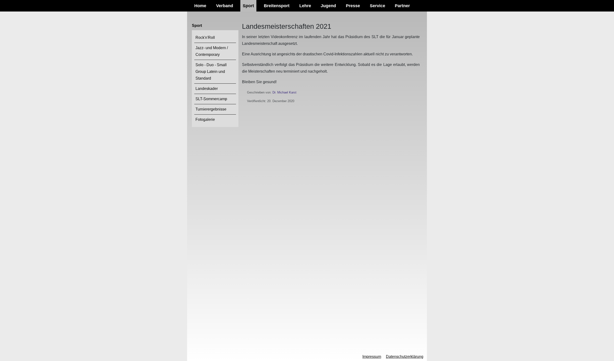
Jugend (328, 5)
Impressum (371, 357)
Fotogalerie (205, 119)
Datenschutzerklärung (404, 357)
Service (377, 5)
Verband (224, 5)
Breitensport (276, 5)
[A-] (192, 357)
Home (200, 5)
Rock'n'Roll (205, 37)
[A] (200, 357)
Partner (402, 5)
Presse (353, 5)
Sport (248, 5)
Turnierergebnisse (210, 109)
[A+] (208, 356)
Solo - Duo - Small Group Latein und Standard (211, 71)
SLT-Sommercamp (211, 99)
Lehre (305, 5)
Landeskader (206, 89)
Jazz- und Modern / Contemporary (211, 51)
